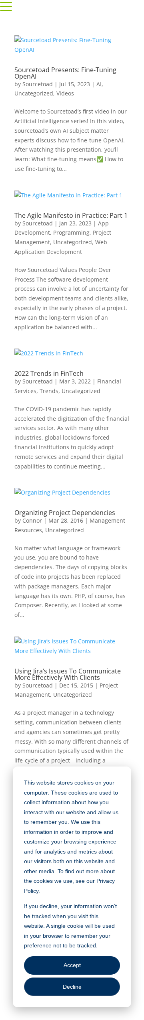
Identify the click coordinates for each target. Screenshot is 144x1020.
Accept (72, 965)
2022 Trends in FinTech (49, 373)
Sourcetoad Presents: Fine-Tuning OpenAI (65, 73)
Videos (65, 93)
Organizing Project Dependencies (64, 512)
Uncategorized (33, 93)
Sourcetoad (37, 84)
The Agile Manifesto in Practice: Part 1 (71, 215)
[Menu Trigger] (6, 6)
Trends (49, 391)
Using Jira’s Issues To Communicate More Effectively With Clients (67, 674)
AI (99, 84)
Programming (71, 232)
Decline (72, 986)
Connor (32, 520)
